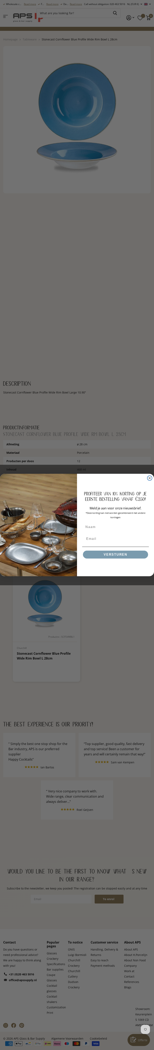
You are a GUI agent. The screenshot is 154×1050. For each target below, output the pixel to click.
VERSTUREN (115, 554)
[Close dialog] (149, 478)
